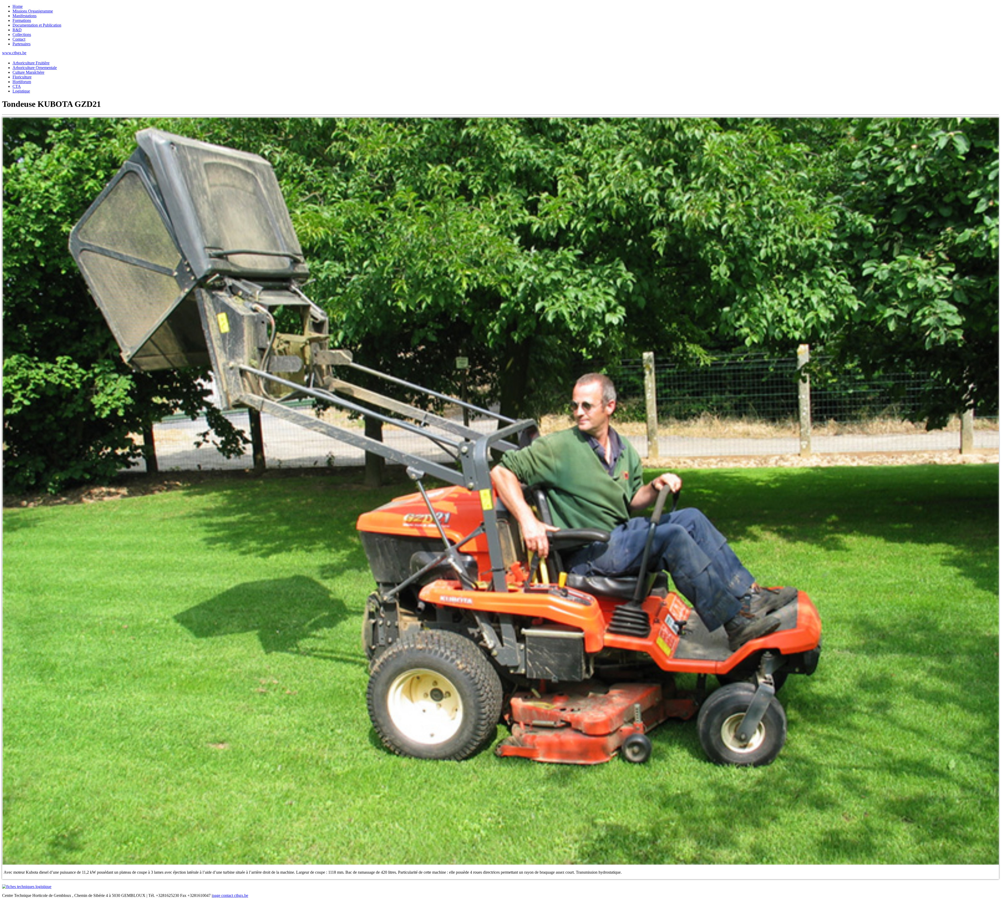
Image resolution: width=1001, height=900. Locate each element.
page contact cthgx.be (230, 895)
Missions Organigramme (33, 11)
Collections (22, 34)
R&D (17, 30)
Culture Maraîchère (28, 72)
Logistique (21, 91)
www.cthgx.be (14, 53)
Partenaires (21, 44)
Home (18, 6)
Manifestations (24, 16)
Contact (19, 39)
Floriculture (22, 77)
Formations (22, 20)
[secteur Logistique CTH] (26, 886)
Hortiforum (22, 81)
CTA (17, 86)
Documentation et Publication (37, 25)
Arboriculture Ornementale (35, 67)
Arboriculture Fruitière (31, 63)
